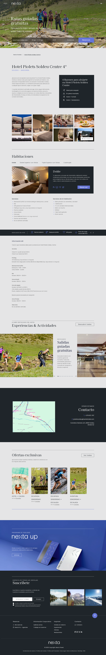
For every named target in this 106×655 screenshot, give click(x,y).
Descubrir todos (85, 324)
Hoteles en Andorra (60, 625)
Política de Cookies (41, 650)
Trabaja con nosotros (40, 627)
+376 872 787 (89, 415)
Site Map (80, 650)
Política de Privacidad (53, 650)
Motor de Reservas (72, 650)
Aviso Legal (63, 650)
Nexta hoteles (17, 55)
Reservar (84, 187)
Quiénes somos (38, 625)
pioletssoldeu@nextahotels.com (83, 419)
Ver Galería (87, 139)
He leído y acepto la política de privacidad (24, 603)
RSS (84, 650)
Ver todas (88, 455)
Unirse (16, 555)
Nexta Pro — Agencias (21, 627)
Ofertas (56, 630)
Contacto (79, 625)
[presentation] (13, 191)
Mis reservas (18, 625)
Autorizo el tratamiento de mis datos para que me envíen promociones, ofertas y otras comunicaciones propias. (28, 605)
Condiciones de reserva (29, 650)
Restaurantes (58, 632)
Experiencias (58, 627)
